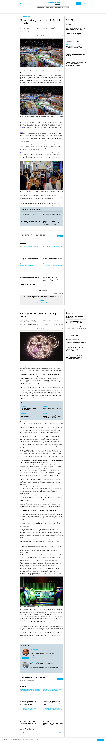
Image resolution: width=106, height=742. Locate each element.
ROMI (36, 203)
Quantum (51, 10)
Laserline (31, 144)
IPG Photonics (23, 152)
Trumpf (21, 132)
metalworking (58, 78)
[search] (23, 3)
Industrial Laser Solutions (25, 16)
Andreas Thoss (23, 324)
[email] (45, 35)
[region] (41, 291)
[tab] (23, 288)
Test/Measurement (59, 10)
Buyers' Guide (68, 10)
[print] (62, 35)
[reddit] (43, 35)
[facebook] (37, 35)
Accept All (100, 739)
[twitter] (41, 35)
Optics (45, 10)
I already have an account (41, 302)
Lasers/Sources (38, 10)
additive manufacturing (40, 201)
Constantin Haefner (31, 324)
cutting (21, 127)
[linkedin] (39, 35)
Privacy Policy (36, 739)
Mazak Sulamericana (33, 124)
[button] (20, 3)
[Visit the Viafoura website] (60, 293)
